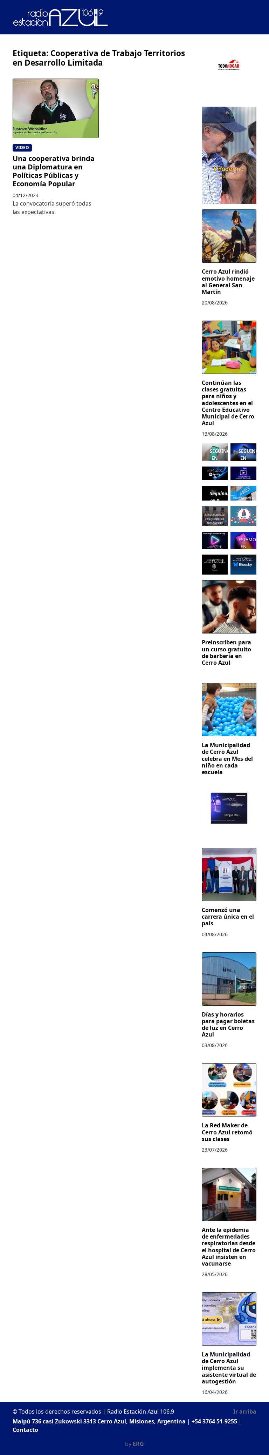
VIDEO (22, 147)
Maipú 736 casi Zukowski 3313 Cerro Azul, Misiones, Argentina (99, 1421)
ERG (138, 1444)
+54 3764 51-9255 (214, 1421)
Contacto (25, 1430)
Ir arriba (244, 1411)
